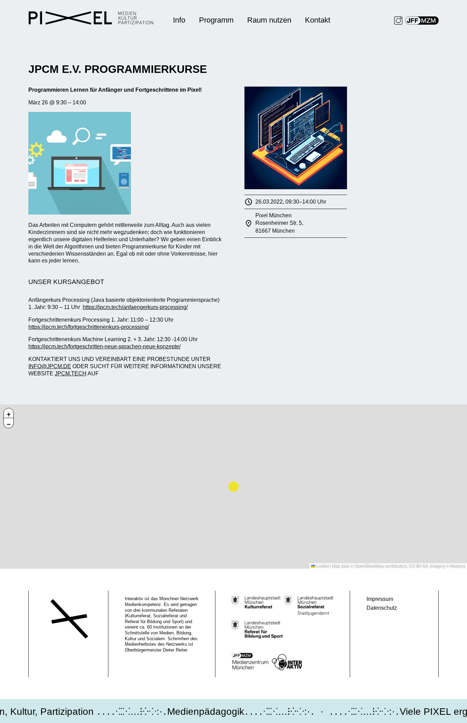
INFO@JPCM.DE (49, 366)
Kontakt (317, 20)
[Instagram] (398, 20)
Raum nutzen (269, 20)
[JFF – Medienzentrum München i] (422, 20)
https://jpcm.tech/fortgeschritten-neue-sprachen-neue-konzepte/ (104, 346)
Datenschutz (381, 608)
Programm (216, 20)
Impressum (379, 599)
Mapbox (457, 566)
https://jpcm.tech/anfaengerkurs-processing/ (135, 307)
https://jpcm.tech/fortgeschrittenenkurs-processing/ (88, 327)
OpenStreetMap (369, 566)
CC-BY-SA (418, 566)
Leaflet (322, 566)
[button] (8, 413)
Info (179, 20)
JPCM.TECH (70, 373)
